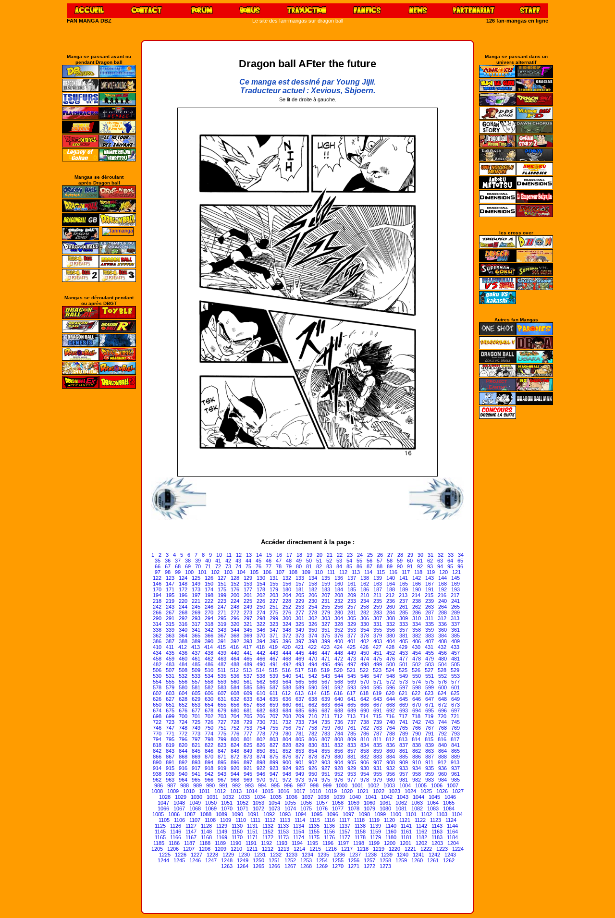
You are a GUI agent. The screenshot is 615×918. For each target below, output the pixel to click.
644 (390, 699)
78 (279, 566)
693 (403, 710)
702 (209, 716)
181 (299, 589)
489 (248, 664)
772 (183, 733)
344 (235, 630)
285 (403, 612)
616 (338, 693)
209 (351, 595)
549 (403, 676)
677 (196, 710)
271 (222, 612)
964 (183, 780)
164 (390, 584)
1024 (410, 791)
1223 (442, 849)
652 (183, 705)
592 (338, 687)
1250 (258, 860)
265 (455, 607)
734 (312, 722)
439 (222, 653)
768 (442, 728)
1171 (252, 837)
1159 (375, 831)
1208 (204, 849)
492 (287, 664)
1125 (160, 826)
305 (351, 618)
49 (299, 560)
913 (455, 762)
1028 (165, 797)
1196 (327, 843)
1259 (401, 860)
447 (325, 653)
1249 (242, 860)
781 (299, 733)
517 (299, 670)
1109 (225, 820)
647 (429, 699)
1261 (433, 860)
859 (377, 751)
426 (364, 647)
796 (183, 739)
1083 (433, 808)
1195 (312, 843)
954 (364, 774)
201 (248, 595)
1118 (359, 820)
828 (287, 745)
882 (364, 756)
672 (442, 705)
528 (442, 670)
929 (351, 768)
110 (319, 572)
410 (157, 647)
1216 (331, 849)
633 (248, 699)
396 (287, 641)
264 (442, 607)
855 (325, 751)
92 (420, 566)
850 (261, 751)
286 (416, 612)
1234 (307, 854)
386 (157, 641)
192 (442, 589)
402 (364, 641)
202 (261, 595)
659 (274, 705)
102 (215, 572)
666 (364, 705)
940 (183, 774)
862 (416, 751)
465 (248, 658)
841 (455, 745)
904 (338, 762)
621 (403, 693)
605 (196, 693)
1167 (191, 837)
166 (416, 584)
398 (312, 641)
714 (364, 716)
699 (170, 716)
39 (198, 560)
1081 (401, 808)
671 (429, 705)
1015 (267, 791)
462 (209, 658)
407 (429, 641)
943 (222, 774)
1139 (375, 826)
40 (208, 560)
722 (157, 722)
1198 (358, 843)
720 (442, 716)
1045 (434, 797)
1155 (314, 831)
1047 (163, 803)
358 (416, 630)
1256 (353, 860)
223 (222, 601)
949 (299, 774)
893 (196, 762)
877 (299, 756)
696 (442, 710)
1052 (242, 803)
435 (170, 653)
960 (442, 774)
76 (258, 566)
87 (369, 566)
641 (351, 699)
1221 (410, 849)
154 (261, 584)
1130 (237, 826)
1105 (164, 820)
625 (455, 693)
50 (309, 560)
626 (157, 699)
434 (157, 653)
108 (293, 572)
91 (410, 566)
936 (442, 768)
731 (274, 722)
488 (235, 664)
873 (248, 756)
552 (442, 676)
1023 (394, 791)
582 (209, 687)
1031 (212, 797)
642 (364, 699)
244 (183, 607)
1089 (221, 814)
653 (196, 705)
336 (442, 624)
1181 (406, 837)
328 (338, 624)
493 (299, 664)
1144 (452, 826)
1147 (191, 831)
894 (209, 762)
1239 (387, 854)
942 (209, 774)
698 (157, 716)
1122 (420, 820)
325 (299, 624)
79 (289, 566)
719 (429, 716)
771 (170, 733)
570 (364, 682)
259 (377, 607)
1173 (283, 837)
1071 (242, 808)
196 (183, 595)
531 (170, 676)
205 (299, 595)
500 (390, 664)
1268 (306, 866)
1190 (235, 843)
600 (442, 687)
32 (440, 555)
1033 (244, 797)
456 (442, 653)
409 (455, 641)
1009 (173, 791)
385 (455, 635)
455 (429, 653)
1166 (175, 837)
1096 (332, 814)
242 (157, 607)
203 (274, 595)
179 (274, 589)
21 (329, 555)
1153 (283, 831)
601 (455, 687)
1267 (290, 866)
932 (390, 768)
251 (274, 607)
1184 (452, 837)
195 (170, 595)
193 (455, 589)
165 (403, 584)
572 (390, 682)
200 (235, 595)
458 (157, 658)
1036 (291, 797)
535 (222, 676)
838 (416, 745)
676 (183, 710)
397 (299, 641)
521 (351, 670)
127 (222, 578)
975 (325, 780)
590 (312, 687)
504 (442, 664)
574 (416, 682)
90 (400, 566)
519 (325, 670)
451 (377, 653)
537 (248, 676)
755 (274, 728)
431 (429, 647)
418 (260, 647)
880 (338, 756)
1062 (401, 803)
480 (442, 658)
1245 (179, 860)
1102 (426, 814)
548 (390, 676)
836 (390, 745)
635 (274, 699)
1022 (378, 791)
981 (403, 780)
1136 (329, 826)
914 (157, 768)
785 (351, 733)
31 (430, 555)
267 (170, 612)
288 (442, 612)
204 (287, 595)
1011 (204, 791)
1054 (274, 803)
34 (461, 555)
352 (338, 630)
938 (157, 774)
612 (286, 693)
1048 (179, 803)
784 (338, 733)
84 (339, 566)
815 (429, 739)
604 (183, 693)
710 (312, 716)
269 (196, 612)
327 (325, 624)
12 (239, 555)
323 (274, 624)
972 (287, 780)
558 (209, 682)
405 (403, 641)
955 (377, 774)
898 (261, 762)
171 (170, 589)
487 (222, 664)
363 (170, 635)
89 (390, 566)
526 (416, 670)
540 (287, 676)
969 (248, 780)
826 (261, 745)
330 (364, 624)
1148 (206, 831)
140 (390, 578)
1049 (195, 803)
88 (379, 566)
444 (287, 653)
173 (196, 589)
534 (209, 676)
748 (183, 728)
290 (157, 618)
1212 (267, 849)
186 (364, 589)
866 (157, 756)
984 (442, 780)
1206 (173, 849)
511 (222, 670)
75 (248, 566)
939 (170, 774)
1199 (374, 843)
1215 (315, 849)
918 (209, 768)
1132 (267, 826)
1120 (389, 820)
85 (349, 566)
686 (312, 710)
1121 (404, 820)
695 (429, 710)
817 (455, 739)
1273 (385, 866)
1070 (227, 808)
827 (274, 745)
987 (171, 785)
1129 (221, 826)
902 (312, 762)
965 (196, 780)
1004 (405, 785)
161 (351, 584)
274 (261, 612)
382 (416, 635)
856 (338, 751)
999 (327, 785)
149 (196, 584)
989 (197, 785)
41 (218, 560)
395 (274, 641)
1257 (369, 860)
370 (261, 635)
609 (248, 693)
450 (364, 653)
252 (287, 607)
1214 (299, 849)
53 (339, 560)
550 (416, 676)
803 (274, 739)
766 (416, 728)
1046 (450, 797)
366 (209, 635)
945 (248, 774)
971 (274, 780)
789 (403, 733)
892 (183, 762)
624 (442, 693)
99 (178, 572)
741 (403, 722)
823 (222, 745)
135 (325, 578)
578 (157, 687)
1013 (236, 791)
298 (261, 618)
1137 (344, 826)
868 (183, 756)
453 (403, 653)
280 (338, 612)
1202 (421, 843)
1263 (227, 866)
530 (157, 676)
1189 (220, 843)
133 (299, 578)
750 (209, 728)
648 (442, 699)
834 (364, 745)
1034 (260, 797)
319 (222, 624)
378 (364, 635)
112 (343, 572)
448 (338, 653)
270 (209, 612)
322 (261, 624)
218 (157, 601)
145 (455, 578)
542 (312, 676)
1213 (283, 849)
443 (274, 653)
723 (170, 722)
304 (338, 618)
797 (196, 739)
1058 (338, 803)
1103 (441, 814)
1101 (411, 814)
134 (312, 578)
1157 (344, 831)
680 (235, 710)
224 (235, 601)
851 (274, 751)
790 (416, 733)
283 (377, 612)
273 (248, 612)
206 (312, 595)
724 (183, 722)
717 (403, 716)
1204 (453, 843)
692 (390, 710)
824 (235, 745)
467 (274, 658)
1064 (433, 803)
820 (183, 745)
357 (403, 630)
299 (274, 618)
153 (248, 584)
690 (364, 710)
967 (222, 780)
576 (442, 682)
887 (429, 756)
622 (416, 693)
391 (222, 641)
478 (416, 658)
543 (325, 676)
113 (356, 572)
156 (287, 584)
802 (261, 739)
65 (460, 560)
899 (274, 762)
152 (235, 584)
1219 (378, 849)
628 (183, 699)
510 (209, 670)
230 (312, 601)
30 (420, 555)
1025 (426, 791)
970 (261, 780)
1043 (402, 797)
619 (377, 693)
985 (455, 780)
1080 (385, 808)
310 (416, 618)
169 (455, 584)
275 (274, 612)
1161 (406, 831)
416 (234, 647)
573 (403, 682)
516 (286, 670)
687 (325, 710)
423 (325, 647)
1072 (258, 808)
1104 (457, 814)
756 (287, 728)
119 (431, 572)
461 (196, 658)
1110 (240, 820)
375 (325, 635)
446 (312, 653)
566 (312, 682)
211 (377, 595)
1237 (355, 854)
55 (359, 560)
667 (377, 705)
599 (429, 687)
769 (455, 728)
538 (261, 676)
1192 (266, 843)
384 (442, 635)
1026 (442, 791)
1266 (274, 866)
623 (429, 693)
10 (219, 555)
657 (248, 705)
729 (248, 722)
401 (351, 641)
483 (170, 664)
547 (377, 676)
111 (331, 572)
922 (261, 768)
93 (430, 566)
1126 (175, 826)
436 (183, 653)
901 (299, 762)
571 (377, 682)
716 (390, 716)
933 (403, 768)
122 (157, 578)
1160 (390, 831)
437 (196, 653)
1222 (426, 849)
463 (222, 658)
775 (222, 733)
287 (429, 612)
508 (183, 670)
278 (312, 612)
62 (430, 560)
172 (183, 589)
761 (351, 728)
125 (196, 578)
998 (314, 785)
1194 (297, 843)
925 (299, 768)
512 (234, 670)
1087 (190, 814)
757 (299, 728)
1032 (228, 797)
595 (377, 687)
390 (209, 641)
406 (416, 641)
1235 (323, 854)
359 (429, 630)
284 (390, 612)
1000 (341, 785)
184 (338, 589)
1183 (437, 837)
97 (157, 572)
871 (222, 756)
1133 (283, 826)
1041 (371, 797)
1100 (395, 814)
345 (248, 630)
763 (377, 728)
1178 (360, 837)
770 (157, 733)
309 (403, 618)
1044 (418, 797)
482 (157, 664)
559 (222, 682)
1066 (163, 808)
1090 (237, 814)
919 (222, 768)
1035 (276, 797)
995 (275, 785)
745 (455, 722)
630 (209, 699)
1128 (206, 826)
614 (312, 693)
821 (196, 745)
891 (170, 762)
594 (364, 687)
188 (390, 589)
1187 (189, 843)
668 (390, 705)
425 (351, 647)
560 (235, 682)
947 (274, 774)
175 (222, 589)
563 (274, 682)
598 (416, 687)
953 (351, 774)
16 (279, 555)
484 (183, 664)
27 (390, 555)
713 (351, 716)
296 (235, 618)
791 (429, 733)
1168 (206, 837)
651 (170, 705)
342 (209, 630)
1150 (237, 831)
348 (287, 630)
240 (442, 601)
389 (196, 641)
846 (209, 751)
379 (377, 635)
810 (364, 739)
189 (403, 589)
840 (442, 745)
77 (268, 566)
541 (299, 676)
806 (312, 739)
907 (377, 762)
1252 (290, 860)
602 (157, 693)
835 (377, 745)
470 (312, 658)
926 (312, 768)
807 (325, 739)
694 (416, 710)
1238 (371, 854)
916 (183, 768)
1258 (385, 860)
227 (274, 601)
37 (178, 560)
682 (261, 710)
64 (450, 560)
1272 (369, 866)
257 (351, 607)
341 (196, 630)
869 (196, 756)
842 (157, 751)
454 (416, 653)
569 (351, 682)
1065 (449, 803)
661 (299, 705)
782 (312, 733)
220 (183, 601)
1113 (285, 820)
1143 (437, 826)
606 (209, 693)
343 (222, 630)
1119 (374, 820)
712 (338, 716)
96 (460, 566)
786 (364, 733)
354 (364, 630)
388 (183, 641)
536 (235, 676)
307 (377, 618)
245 (196, 607)
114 (368, 572)
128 (235, 578)
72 (218, 566)
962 (157, 780)
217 (455, 595)
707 (274, 716)
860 (390, 751)
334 (416, 624)
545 (351, 676)
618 (364, 693)
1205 (157, 849)
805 (299, 739)
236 (390, 601)
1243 (450, 854)
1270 (338, 866)
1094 (301, 814)
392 (235, 641)
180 (287, 589)
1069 (211, 808)
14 (259, 555)
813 (403, 739)
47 (279, 560)
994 (262, 785)
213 (403, 595)
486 (209, 664)
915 (170, 768)
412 (182, 647)
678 (209, 710)
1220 (394, 849)
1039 (339, 797)
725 (196, 722)
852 (287, 751)
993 (249, 785)
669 (403, 705)
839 (429, 745)
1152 (267, 831)
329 (351, 624)
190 (416, 589)
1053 (258, 803)
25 (370, 555)
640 (338, 699)
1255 (338, 860)
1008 (157, 791)
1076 (322, 808)
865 (455, 751)
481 (455, 658)
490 (261, 664)
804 (287, 739)
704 (235, 716)
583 (222, 687)
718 (416, 716)
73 (228, 566)
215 (429, 595)
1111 (255, 820)
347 (274, 630)
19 (309, 555)
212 (390, 595)
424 (338, 647)
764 (390, 728)
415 (221, 647)
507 (170, 670)
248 (235, 607)
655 (222, 705)
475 (377, 658)
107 (280, 572)
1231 (260, 854)
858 (364, 751)
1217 (347, 849)
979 (377, 780)
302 (312, 618)
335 (429, 624)
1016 (283, 791)
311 (429, 618)
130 (261, 578)
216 (442, 595)
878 (312, 756)
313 (455, 618)
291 (170, 618)
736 (338, 722)
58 (390, 560)
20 (319, 555)
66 (157, 566)
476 (390, 658)
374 (312, 635)
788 (390, 733)
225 (248, 601)
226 (261, 601)
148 (183, 584)
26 (380, 555)
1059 (353, 803)
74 (238, 566)
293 (196, 618)
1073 (274, 808)
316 (183, 624)
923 (274, 768)
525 (403, 670)
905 (351, 762)
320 (235, 624)
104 (241, 572)
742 (416, 722)
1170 (237, 837)
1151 (252, 831)
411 (170, 647)
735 (325, 722)
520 (338, 670)
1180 (390, 837)
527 (429, 670)
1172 (267, 837)
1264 (242, 866)
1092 (269, 814)
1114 (300, 820)
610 (261, 693)
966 (209, 780)
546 (364, 676)
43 (238, 560)
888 (442, 756)
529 (455, 670)
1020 (347, 791)
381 (403, 635)
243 (170, 607)
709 (299, 716)
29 (410, 555)
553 (455, 676)
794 (157, 739)
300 (287, 618)
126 (209, 578)
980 (390, 780)
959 (429, 774)
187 (377, 589)
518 (312, 670)
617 (351, 693)
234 (364, 601)
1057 (322, 803)
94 (440, 566)
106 (267, 572)
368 (235, 635)
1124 (450, 820)
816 (442, 739)
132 (287, 578)
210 (364, 595)
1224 (458, 849)
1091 (253, 814)
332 (390, 624)
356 (390, 630)
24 (360, 555)
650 (157, 705)
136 (338, 578)
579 (170, 687)
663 (325, 705)
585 (248, 687)
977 (351, 780)
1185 (158, 843)
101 (202, 572)
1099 (380, 814)
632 (235, 699)
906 (364, 762)
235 (377, 601)
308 (390, 618)
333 (403, 624)
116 (393, 572)
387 (170, 641)
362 (157, 635)
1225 (165, 854)
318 (209, 624)
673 (455, 705)
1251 (274, 860)
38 (188, 560)
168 (442, 584)
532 (183, 676)
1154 (298, 831)
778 (261, 733)
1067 (179, 808)
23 (350, 555)
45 (258, 560)
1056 (306, 803)
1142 (421, 826)
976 (338, 780)
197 (196, 595)
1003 (389, 785)
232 (338, 601)
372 (287, 635)
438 (209, 653)
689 (351, 710)
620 (390, 693)
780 (287, 733)
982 (416, 780)
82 (319, 566)
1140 (390, 826)
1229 (228, 854)
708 (287, 716)
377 (351, 635)
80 (299, 566)
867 (170, 756)
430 (416, 647)
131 (274, 578)
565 (299, 682)
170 (157, 589)
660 (287, 705)
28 (400, 555)
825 (248, 745)
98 (168, 572)
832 (338, 745)
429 (403, 647)
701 (196, 716)
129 (248, 578)
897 (248, 762)
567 (325, 682)
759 (325, 728)
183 (325, 589)
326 (312, 624)
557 (196, 682)
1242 (434, 854)
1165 (160, 837)
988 (184, 785)
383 (429, 635)
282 (364, 612)
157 (299, 584)
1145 (160, 831)
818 (157, 745)
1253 (306, 860)
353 (351, 630)
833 (351, 745)
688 (338, 710)
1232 (276, 854)
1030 (196, 797)
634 (261, 699)
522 (364, 670)
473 (351, 658)
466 (261, 658)
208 (338, 595)
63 (440, 560)
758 (312, 728)
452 (390, 653)
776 (235, 733)
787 (377, 733)
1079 (369, 808)
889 (455, 756)
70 (198, 566)
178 (261, 589)
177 (248, 589)
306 (364, 618)
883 (377, 756)
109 (306, 572)
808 (338, 739)
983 (429, 780)
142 (416, 578)
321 (248, 624)
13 (249, 555)
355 (377, 630)
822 (209, 745)
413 (195, 647)
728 (235, 722)
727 (222, 722)
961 (455, 774)
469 (299, 658)
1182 (421, 837)
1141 (406, 826)
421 (299, 647)
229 (299, 601)
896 (235, 762)
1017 (299, 791)
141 (403, 578)
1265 (258, 866)
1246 (195, 860)
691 (377, 710)
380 (390, 635)
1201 (405, 843)
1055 (290, 803)
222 (209, 601)
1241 (418, 854)
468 (287, 658)
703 (222, 716)
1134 (298, 826)
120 (443, 572)
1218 (363, 849)
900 (287, 762)
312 (442, 618)
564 (287, 682)
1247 (211, 860)
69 (188, 566)
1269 (322, 866)
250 (261, 607)
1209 (220, 849)
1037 (307, 797)
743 (429, 722)
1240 (402, 854)
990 (210, 785)
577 (455, 682)
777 (248, 733)
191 (429, 589)
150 (209, 584)
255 (325, 607)
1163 (437, 831)
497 (351, 664)
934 (416, 768)
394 (261, 641)
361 (455, 630)
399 (325, 641)
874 (261, 756)
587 (274, 687)
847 (222, 751)
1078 (353, 808)
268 (183, 612)
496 (338, 664)
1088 (205, 814)
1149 (221, 831)
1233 (291, 854)
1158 (360, 831)
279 (325, 612)
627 (170, 699)
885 (403, 756)
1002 (373, 785)
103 (228, 572)
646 (416, 699)
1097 (348, 814)
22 (340, 555)
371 (274, 635)
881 (351, 756)
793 (455, 733)
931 (377, 768)
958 (416, 774)
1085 (158, 814)
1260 (417, 860)
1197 (343, 843)
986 (158, 785)
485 (196, 664)
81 (309, 566)
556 (183, 682)
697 (455, 710)
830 (312, 745)
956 (390, 774)
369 (248, 635)
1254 (322, 860)
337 (455, 624)
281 (351, 612)
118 (418, 572)
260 (390, 607)
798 (209, 739)
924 (287, 768)
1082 (417, 808)
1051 (227, 803)
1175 (314, 837)
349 (299, 630)
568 (338, 682)
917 (196, 768)
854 (312, 751)
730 (261, 722)
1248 (227, 860)
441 (248, 653)
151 (222, 584)
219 (170, 601)
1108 (210, 820)
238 (416, 601)
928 (338, 768)
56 (369, 560)
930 (364, 768)
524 (390, 670)
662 (312, 705)
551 (429, 676)
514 (260, 670)
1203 (437, 843)
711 (325, 716)
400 (338, 641)
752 (235, 728)
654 (209, 705)
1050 (211, 803)
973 (299, 780)
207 (325, 595)
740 (390, 722)
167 (429, 584)
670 (416, 705)
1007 (452, 785)
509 (196, 670)
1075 (306, 808)
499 (377, 664)
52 (329, 560)
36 (168, 560)
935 (429, 768)
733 (299, 722)
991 (223, 785)
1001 (357, 785)
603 (170, 693)
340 (183, 630)
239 (429, 601)
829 (299, 745)
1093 (285, 814)
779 (274, 733)
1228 (212, 854)
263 (429, 607)
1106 (179, 820)
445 (299, 653)
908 (390, 762)
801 (248, 739)
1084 (449, 808)
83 (329, 566)
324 (287, 624)
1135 (314, 826)
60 (410, 560)
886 (416, 756)
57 (379, 560)
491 (274, 664)
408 (442, 641)
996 (288, 785)
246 (209, 607)
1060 (369, 803)
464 (235, 658)
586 (261, 687)
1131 (252, 826)
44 (248, 560)
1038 (323, 797)
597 (403, 687)
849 (248, 751)
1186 (174, 843)
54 (349, 560)
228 (287, 601)
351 (325, 630)
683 (274, 710)
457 (455, 653)
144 (442, 578)
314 (157, 624)
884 (390, 756)
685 (299, 710)
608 (235, 693)
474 (364, 658)
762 (364, 728)
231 (325, 601)
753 (248, 728)
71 (208, 566)
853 (299, 751)
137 (351, 578)
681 (248, 710)
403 (377, 641)
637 (299, 699)
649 (455, 699)
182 (312, 589)
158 (312, 584)
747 (170, 728)
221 (196, 601)
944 (235, 774)
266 (157, 612)
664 (338, 705)
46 (268, 560)
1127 (191, 826)
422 (312, 647)
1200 (389, 843)
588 (287, 687)
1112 (270, 820)
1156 (329, 831)
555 (170, 682)
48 (289, 560)
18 (299, 555)
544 (338, 676)
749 (196, 728)
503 (429, 664)
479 (429, 658)
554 (157, 682)
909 (403, 762)
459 (170, 658)
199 (222, 595)
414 (208, 647)
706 (261, 716)
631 (222, 699)
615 (325, 693)
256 (338, 607)
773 (196, 733)
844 (183, 751)
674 (157, 710)
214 (416, 595)
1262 (449, 860)
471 (325, 658)
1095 (316, 814)
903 (325, 762)
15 (269, 555)
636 (287, 699)
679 (222, 710)
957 (403, 774)
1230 (244, 854)
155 (274, 584)
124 (183, 578)
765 (403, 728)
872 (235, 756)
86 (359, 566)
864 (442, 751)
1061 (385, 803)
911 (429, 762)
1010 (189, 791)
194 (157, 595)
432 (442, 647)
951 (325, 774)
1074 (290, 808)
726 (209, 722)
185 (351, 589)
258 (364, 607)
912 (442, 762)
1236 (339, 854)
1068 (195, 808)
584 (235, 687)
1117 (344, 820)
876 (287, 756)
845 (196, 751)
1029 (180, 797)
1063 (417, 803)
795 (170, 739)
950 (312, 774)
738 (364, 722)
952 (338, 774)
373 (299, 635)
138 (364, 578)
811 (377, 739)
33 (451, 555)
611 (274, 693)
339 (170, 630)
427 (377, 647)
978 (364, 780)
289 (455, 612)
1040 (355, 797)
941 (196, 774)
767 (429, 728)
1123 (435, 820)
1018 (315, 791)
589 (299, 687)
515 (273, 670)
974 (312, 780)
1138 (360, 826)
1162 (421, 831)
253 (299, 607)
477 (403, 658)
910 (416, 762)
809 (351, 739)
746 (157, 728)
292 (183, 618)
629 (196, 699)
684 (287, 710)
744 (442, 722)
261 (403, 607)
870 (209, 756)
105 (254, 572)
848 (235, 751)
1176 (329, 837)
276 (287, 612)
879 (325, 756)
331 (377, 624)
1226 (180, 854)
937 (455, 768)
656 (235, 705)
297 (248, 618)
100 (189, 572)
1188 (204, 843)
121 (456, 572)
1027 (458, 791)
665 (351, 705)
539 (274, 676)
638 (312, 699)
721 (455, 716)
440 (235, 653)
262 (416, 607)
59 (400, 560)
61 (420, 560)
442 (261, 653)
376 (338, 635)
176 (235, 589)
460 (183, 658)
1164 (452, 831)
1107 (194, 820)
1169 (221, 837)
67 (168, 566)
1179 (375, 837)
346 (261, 630)
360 (442, 630)
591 (325, 687)
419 (273, 647)
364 (183, 635)
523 (377, 670)
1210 (236, 849)
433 (455, 647)
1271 (353, 866)
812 (390, 739)
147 (170, 584)
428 (390, 647)
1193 (281, 843)
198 (209, 595)
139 (377, 578)
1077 (338, 808)
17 (289, 555)
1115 (314, 820)
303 (325, 618)
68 (178, 566)
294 (209, 618)
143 (429, 578)
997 (301, 785)
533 (196, 676)
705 (248, 716)
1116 (329, 820)
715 (377, 716)
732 (287, 722)
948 (287, 774)
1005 (421, 785)
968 (235, 780)
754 (261, 728)
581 (196, 687)
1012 (220, 791)
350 (312, 630)
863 (429, 751)
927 (325, 768)
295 (222, 618)
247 (222, 607)
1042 (387, 797)
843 (170, 751)
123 (170, 578)
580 (183, 687)
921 (248, 768)
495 (325, 664)
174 (209, 589)
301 (299, 618)
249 (248, 607)
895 (222, 762)
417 (247, 647)
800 (235, 739)
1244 (163, 860)
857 (351, 751)
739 (377, 722)
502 (416, 664)
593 (351, 687)
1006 (437, 785)
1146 (175, 831)
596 (390, 687)
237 (403, 601)
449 (351, 653)
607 (222, 693)
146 (157, 584)
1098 (364, 814)
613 (299, 693)
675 (170, 710)
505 (455, 664)
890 (157, 762)
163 (377, 584)
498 (364, 664)
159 (325, 584)
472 (338, 658)
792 (442, 733)
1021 (363, 791)
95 (450, 566)
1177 (344, 837)
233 (351, 601)
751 (222, 728)
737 (351, 722)
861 (403, 751)
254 (312, 607)
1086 (174, 814)
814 (416, 739)
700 (183, 716)
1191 (251, 843)
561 (248, 682)
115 (381, 572)
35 (157, 560)
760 (338, 728)
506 (157, 670)
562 (261, 682)
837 (403, 745)
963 (170, 780)
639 (325, 699)
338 (157, 630)
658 (261, 705)
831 (325, 745)
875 (274, 756)
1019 (331, 791)
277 (299, 612)
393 (248, 641)
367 (222, 635)
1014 (252, 791)
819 (170, 745)
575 (429, 682)
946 (261, 774)
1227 (196, 854)
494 (312, 664)
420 (286, 647)
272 (235, 612)
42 (228, 560)
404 (390, 641)
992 (236, 785)
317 (196, 624)
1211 (252, 849)
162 (364, 584)
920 (235, 768)
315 (170, 624)
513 (247, 670)
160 (338, 584)
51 (319, 560)
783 (325, 733)
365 (196, 635)
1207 (189, 849)
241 (455, 601)
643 (377, 699)
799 (222, 739)
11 (229, 555)
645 (403, 699)
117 (406, 572)
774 (209, 733)
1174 (298, 837)
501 (403, 664)
